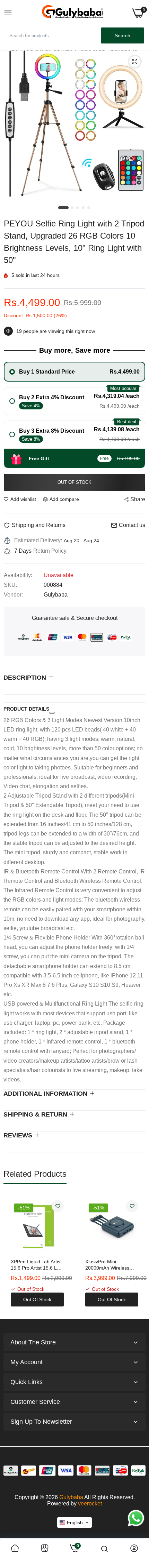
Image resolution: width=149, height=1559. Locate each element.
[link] (58, 1206)
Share (137, 499)
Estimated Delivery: (38, 540)
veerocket (90, 1503)
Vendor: (13, 595)
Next (137, 1253)
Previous (12, 1253)
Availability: (18, 575)
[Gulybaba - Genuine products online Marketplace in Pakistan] (72, 13)
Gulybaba (71, 1497)
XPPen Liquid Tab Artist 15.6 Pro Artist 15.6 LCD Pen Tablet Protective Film (37, 1265)
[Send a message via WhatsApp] (136, 1518)
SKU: (10, 585)
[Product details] (52, 713)
